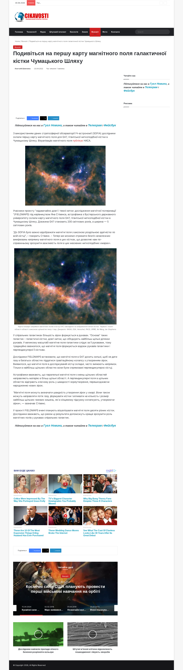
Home (17, 41)
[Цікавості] (32, 16)
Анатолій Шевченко (23, 69)
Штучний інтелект (57, 32)
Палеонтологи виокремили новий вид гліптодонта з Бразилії (63, 3)
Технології (31, 32)
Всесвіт (95, 32)
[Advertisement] (65, 93)
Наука (43, 32)
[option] (65, 588)
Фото (104, 32)
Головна (19, 32)
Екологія (74, 32)
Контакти (115, 32)
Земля (85, 32)
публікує (78, 140)
